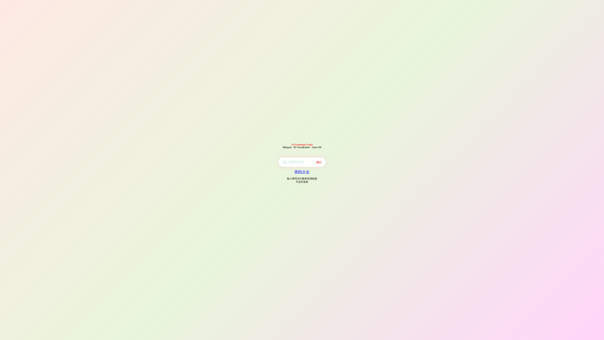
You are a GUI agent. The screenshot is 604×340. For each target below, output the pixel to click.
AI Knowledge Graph (302, 144)
